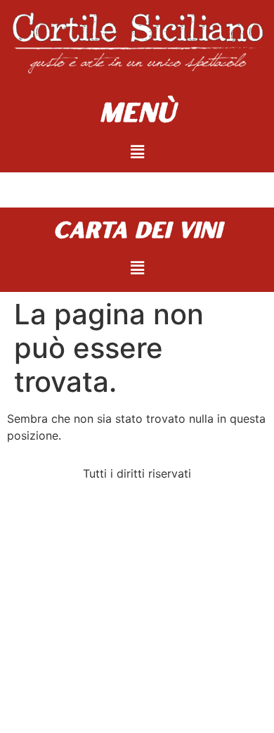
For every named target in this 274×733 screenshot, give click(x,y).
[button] (137, 152)
